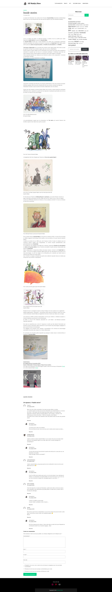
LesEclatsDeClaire (31, 459)
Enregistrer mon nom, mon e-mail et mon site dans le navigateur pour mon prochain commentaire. (43, 566)
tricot (76, 41)
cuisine (85, 28)
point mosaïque (71, 37)
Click (63, 366)
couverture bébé (80, 28)
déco (77, 30)
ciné (73, 28)
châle (69, 28)
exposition (25, 396)
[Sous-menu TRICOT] (67, 3)
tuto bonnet (81, 43)
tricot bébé (81, 41)
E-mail (25, 554)
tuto (77, 43)
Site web (25, 559)
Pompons (76, 37)
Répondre (29, 420)
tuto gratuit (72, 45)
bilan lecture (72, 26)
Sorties (25, 10)
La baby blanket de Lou (84, 63)
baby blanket (85, 24)
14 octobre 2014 (30, 406)
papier (80, 34)
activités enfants (72, 24)
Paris (78, 36)
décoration (81, 30)
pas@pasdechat (30, 434)
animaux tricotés (79, 24)
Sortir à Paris (71, 41)
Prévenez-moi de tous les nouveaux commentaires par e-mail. (38, 568)
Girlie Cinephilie (30, 483)
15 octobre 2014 (32, 424)
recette (70, 39)
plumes (81, 36)
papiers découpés (72, 36)
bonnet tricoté (82, 26)
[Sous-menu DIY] (71, 3)
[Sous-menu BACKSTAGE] (88, 3)
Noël (78, 34)
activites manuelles (72, 23)
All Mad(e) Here (34, 3)
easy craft (86, 30)
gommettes (76, 32)
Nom (24, 549)
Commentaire (26, 536)
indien (69, 34)
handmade (83, 32)
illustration (30, 396)
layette (72, 34)
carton (86, 26)
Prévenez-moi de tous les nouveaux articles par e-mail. (37, 571)
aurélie (28, 507)
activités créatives (80, 23)
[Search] (87, 15)
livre (75, 34)
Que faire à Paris (82, 37)
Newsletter (84, 49)
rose (78, 39)
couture (75, 28)
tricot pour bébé (72, 43)
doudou (73, 30)
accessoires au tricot (74, 21)
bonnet (77, 26)
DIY (69, 30)
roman (74, 39)
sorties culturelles (83, 39)
